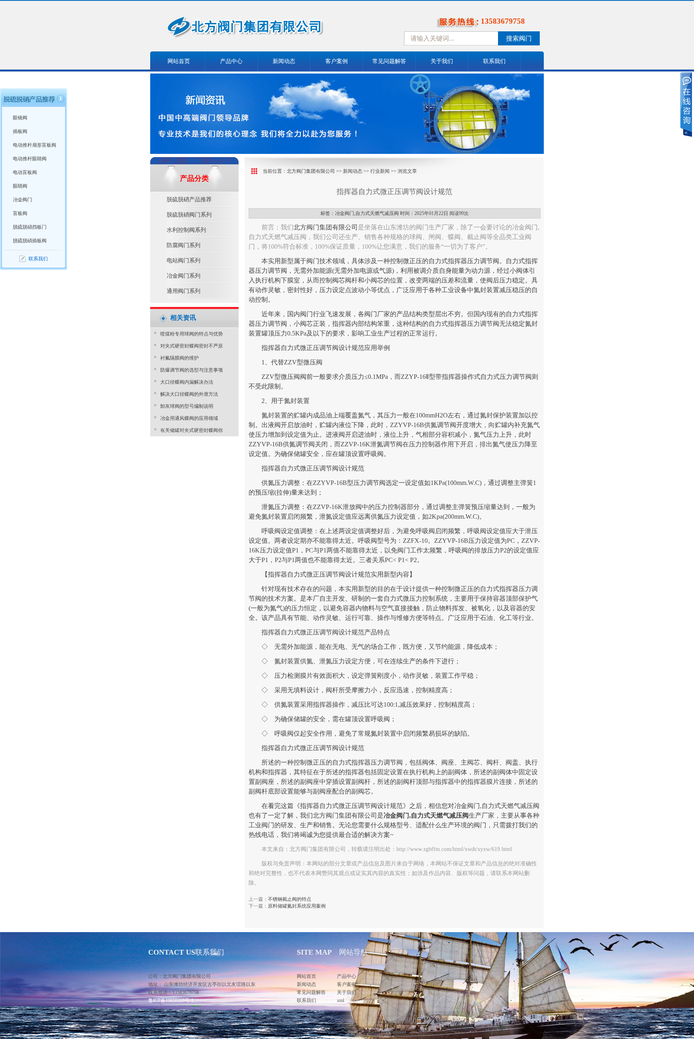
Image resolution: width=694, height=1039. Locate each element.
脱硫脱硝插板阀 (30, 240)
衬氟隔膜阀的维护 (179, 358)
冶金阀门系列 (183, 276)
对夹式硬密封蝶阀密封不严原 (191, 346)
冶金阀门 (22, 199)
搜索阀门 (519, 38)
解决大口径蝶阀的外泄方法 (189, 394)
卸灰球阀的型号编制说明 (186, 406)
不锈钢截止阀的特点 (289, 899)
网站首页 (178, 61)
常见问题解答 (389, 61)
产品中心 (231, 61)
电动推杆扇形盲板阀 (34, 145)
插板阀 (20, 131)
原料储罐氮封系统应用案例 (297, 906)
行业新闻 (380, 171)
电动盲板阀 (25, 172)
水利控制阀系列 (186, 230)
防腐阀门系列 (183, 245)
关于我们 (442, 61)
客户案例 (336, 61)
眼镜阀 (20, 118)
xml (340, 1000)
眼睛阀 (20, 186)
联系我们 (494, 61)
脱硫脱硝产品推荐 (189, 199)
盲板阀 (20, 213)
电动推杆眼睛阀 (30, 159)
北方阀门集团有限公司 (311, 171)
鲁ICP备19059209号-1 (171, 1000)
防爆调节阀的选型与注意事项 (191, 370)
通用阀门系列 (183, 291)
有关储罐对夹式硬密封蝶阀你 (191, 430)
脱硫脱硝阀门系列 (189, 215)
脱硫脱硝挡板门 (30, 227)
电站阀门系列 (183, 261)
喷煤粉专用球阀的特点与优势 (191, 334)
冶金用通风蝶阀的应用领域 (189, 418)
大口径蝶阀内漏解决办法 (186, 382)
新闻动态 (284, 61)
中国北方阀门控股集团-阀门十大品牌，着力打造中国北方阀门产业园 (266, 29)
